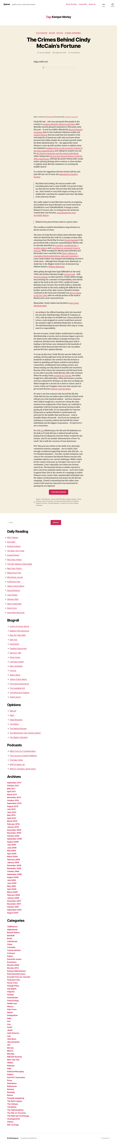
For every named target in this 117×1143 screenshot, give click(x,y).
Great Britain (12, 998)
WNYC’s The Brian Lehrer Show (23, 769)
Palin (9, 1068)
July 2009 (11, 845)
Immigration (12, 1015)
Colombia (11, 947)
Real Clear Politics (14, 560)
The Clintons (12, 1104)
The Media (11, 1107)
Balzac (38, 499)
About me (92, 4)
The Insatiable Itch (17, 688)
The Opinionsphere (15, 1110)
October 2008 (13, 871)
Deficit (10, 956)
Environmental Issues (16, 974)
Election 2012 (13, 968)
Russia (10, 1095)
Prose (9, 1080)
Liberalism (11, 1039)
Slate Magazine (16, 720)
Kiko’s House (15, 657)
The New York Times (66, 503)
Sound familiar (71, 240)
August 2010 (12, 806)
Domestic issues (14, 959)
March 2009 (12, 857)
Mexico (10, 1051)
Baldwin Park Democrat (19, 631)
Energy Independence (16, 971)
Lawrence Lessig (17, 662)
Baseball (10, 935)
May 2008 (11, 886)
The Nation (14, 724)
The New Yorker (16, 760)
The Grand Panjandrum (19, 684)
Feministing (14, 644)
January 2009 (13, 862)
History (10, 1006)
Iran (8, 1021)
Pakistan (10, 1066)
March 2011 (12, 794)
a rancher (59, 245)
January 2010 (13, 827)
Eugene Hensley (71, 499)
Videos (10, 1122)
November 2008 (14, 868)
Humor (10, 1012)
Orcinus (13, 670)
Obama (10, 1063)
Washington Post (14, 573)
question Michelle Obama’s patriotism (59, 124)
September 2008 (14, 874)
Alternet (13, 711)
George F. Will (15, 653)
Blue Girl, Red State (18, 635)
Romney (10, 1089)
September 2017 (14, 783)
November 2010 (14, 797)
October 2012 (13, 786)
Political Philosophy (15, 1071)
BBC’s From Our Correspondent (23, 751)
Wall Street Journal (15, 577)
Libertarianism (13, 1042)
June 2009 (11, 848)
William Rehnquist (56, 267)
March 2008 (12, 892)
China (9, 944)
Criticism (11, 953)
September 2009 (14, 839)
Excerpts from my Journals (18, 977)
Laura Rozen (12, 595)
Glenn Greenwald (14, 604)
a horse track (69, 274)
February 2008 (13, 895)
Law (9, 1036)
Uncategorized (13, 1119)
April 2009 (11, 854)
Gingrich (11, 992)
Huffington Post (13, 582)
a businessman (70, 245)
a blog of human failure (19, 626)
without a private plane (61, 389)
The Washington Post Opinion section (25, 733)
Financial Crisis (13, 980)
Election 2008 (41, 33)
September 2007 (14, 910)
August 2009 (13, 842)
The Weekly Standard (19, 737)
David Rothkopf (13, 590)
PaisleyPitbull (50, 117)
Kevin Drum (12, 608)
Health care (12, 1003)
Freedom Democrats (18, 648)
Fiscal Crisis (12, 983)
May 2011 (11, 789)
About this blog (71, 4)
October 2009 (13, 836)
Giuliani (10, 995)
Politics (60, 33)
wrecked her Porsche (62, 375)
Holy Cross (11, 1009)
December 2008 (14, 865)
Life (8, 1045)
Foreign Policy (13, 986)
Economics (12, 962)
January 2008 (13, 898)
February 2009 (13, 860)
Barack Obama (13, 932)
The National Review (18, 728)
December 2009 (14, 830)
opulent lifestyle (40, 135)
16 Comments (75, 52)
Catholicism (12, 941)
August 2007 (12, 913)
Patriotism (75, 501)
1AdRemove (12, 927)
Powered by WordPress (28, 1138)
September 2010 (14, 803)
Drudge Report (13, 555)
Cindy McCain (45, 499)
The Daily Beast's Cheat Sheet (19, 564)
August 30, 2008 (60, 52)
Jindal (9, 1030)
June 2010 (11, 812)
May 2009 (11, 851)
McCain (52, 33)
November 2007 (14, 904)
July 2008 (11, 880)
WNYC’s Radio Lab (17, 764)
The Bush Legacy (14, 1101)
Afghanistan (12, 930)
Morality (10, 1054)
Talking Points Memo (15, 586)
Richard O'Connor (41, 503)
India (9, 1018)
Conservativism (14, 950)
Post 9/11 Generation (16, 1077)
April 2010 (11, 818)
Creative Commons (71, 117)
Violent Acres (15, 697)
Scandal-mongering (73, 33)
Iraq (9, 1024)
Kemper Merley (67, 501)
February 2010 (13, 824)
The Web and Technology (18, 1116)
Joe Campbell (46, 52)
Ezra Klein (11, 542)
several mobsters (41, 277)
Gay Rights (11, 989)
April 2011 (11, 791)
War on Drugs (13, 1125)
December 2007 (14, 901)
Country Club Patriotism (57, 499)
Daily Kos (13, 640)
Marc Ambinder (16, 666)
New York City (13, 1060)
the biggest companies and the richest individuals (58, 153)
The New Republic (53, 503)
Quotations (12, 1083)
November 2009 (14, 833)
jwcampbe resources (15, 612)
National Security (14, 1057)
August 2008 (13, 877)
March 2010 (12, 821)
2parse (6, 4)
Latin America (13, 1033)
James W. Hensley (47, 501)
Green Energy (13, 1001)
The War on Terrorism (16, 1113)
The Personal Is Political (19, 693)
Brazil (9, 938)
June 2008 (11, 883)
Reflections (12, 1086)
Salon (12, 715)
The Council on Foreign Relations (23, 756)
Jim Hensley (57, 501)
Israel (9, 1027)
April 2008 (11, 889)
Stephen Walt (12, 599)
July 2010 (11, 809)
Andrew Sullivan (14, 546)
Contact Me (83, 4)
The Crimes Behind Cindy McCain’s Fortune (58, 42)
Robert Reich (15, 675)
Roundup (11, 1092)
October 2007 (13, 907)
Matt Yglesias (12, 537)
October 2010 (13, 800)
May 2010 (11, 815)
